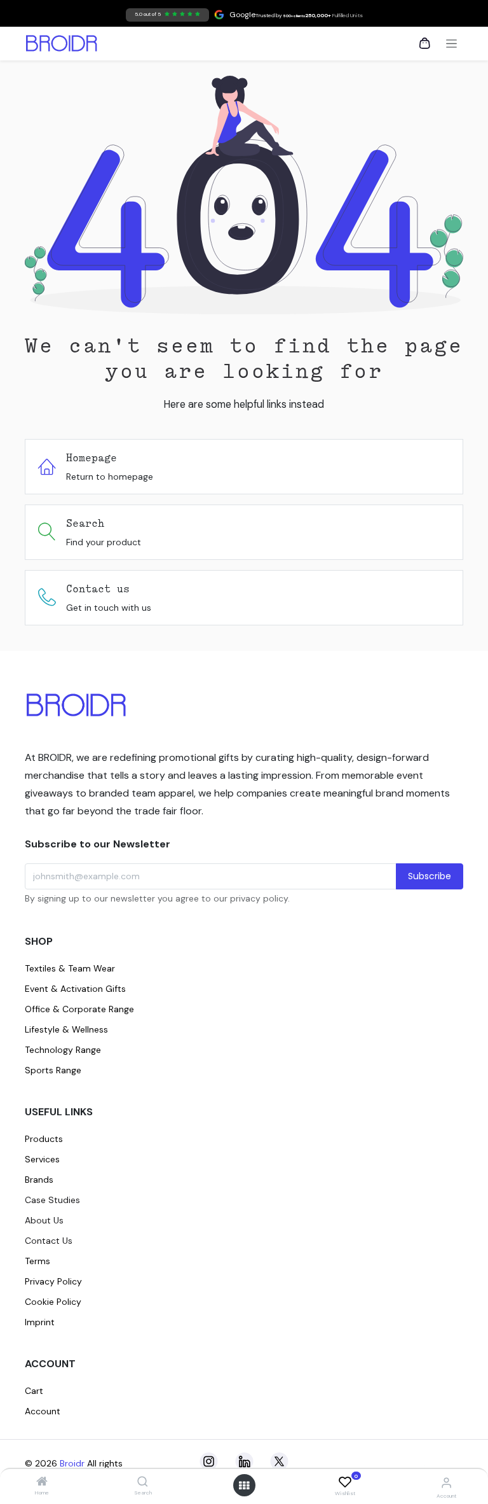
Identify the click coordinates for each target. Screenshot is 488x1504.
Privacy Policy (53, 1281)
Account (42, 1411)
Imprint (40, 1322)
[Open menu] (244, 1485)
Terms (37, 1261)
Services (42, 1159)
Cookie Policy (53, 1301)
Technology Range (63, 1049)
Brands (39, 1179)
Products (44, 1139)
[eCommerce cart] (424, 43)
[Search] (143, 1482)
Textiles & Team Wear (70, 968)
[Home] (42, 1482)
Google (195, 15)
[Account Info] (446, 1483)
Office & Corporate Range (79, 1009)
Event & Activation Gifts (75, 988)
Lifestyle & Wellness (66, 1029)
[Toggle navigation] (451, 43)
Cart (34, 1390)
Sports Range (53, 1070)
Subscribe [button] (429, 876)
